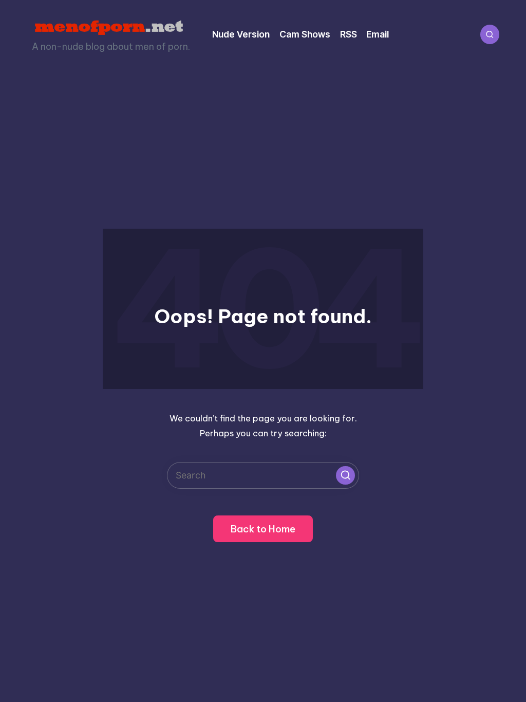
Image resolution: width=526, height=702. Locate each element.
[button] (345, 475)
